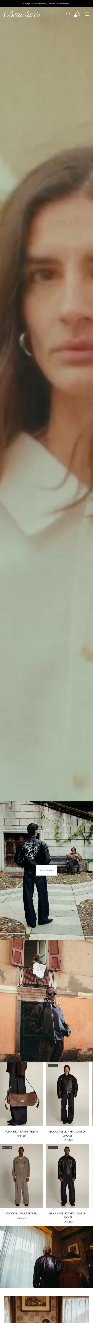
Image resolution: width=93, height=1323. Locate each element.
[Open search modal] (68, 13)
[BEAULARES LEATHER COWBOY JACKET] (67, 1094)
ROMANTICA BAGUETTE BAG (21, 1131)
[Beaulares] (22, 14)
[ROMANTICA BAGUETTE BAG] (21, 1094)
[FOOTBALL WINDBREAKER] (21, 1176)
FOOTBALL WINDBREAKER (21, 1213)
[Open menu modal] (86, 13)
